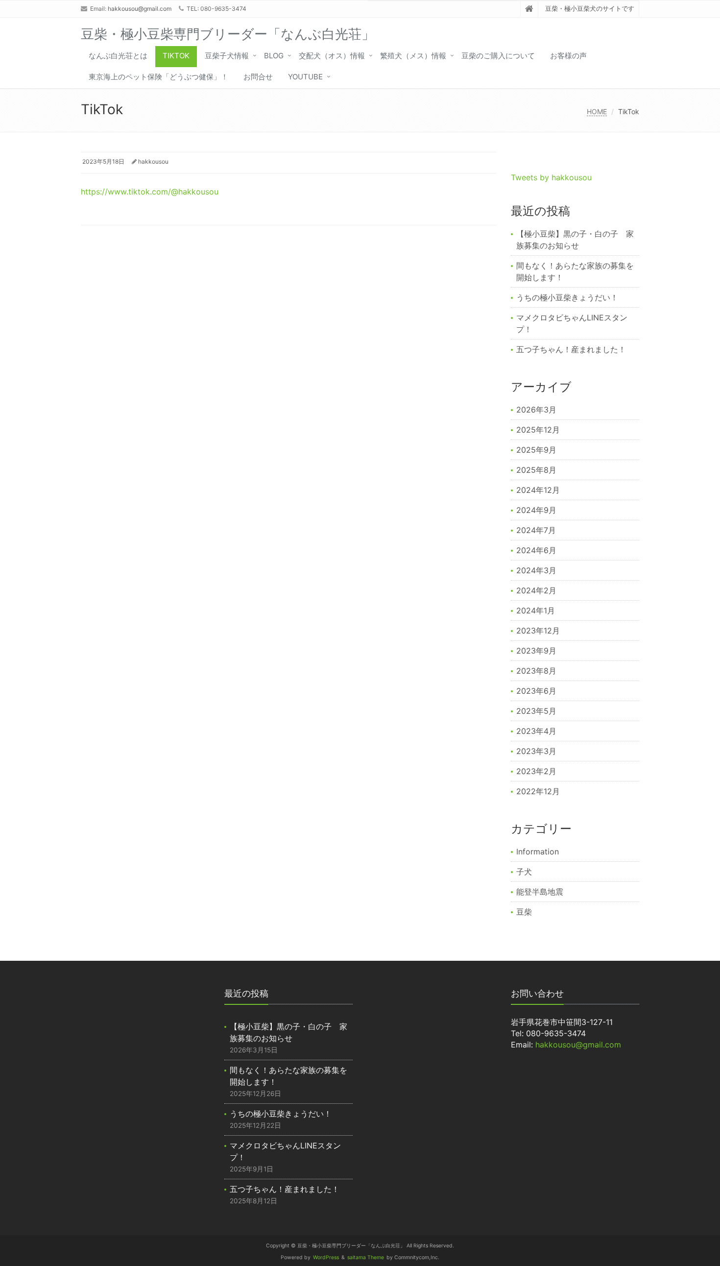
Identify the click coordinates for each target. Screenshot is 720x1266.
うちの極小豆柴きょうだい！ (567, 297)
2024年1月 (535, 610)
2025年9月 (536, 450)
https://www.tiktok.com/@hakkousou (149, 191)
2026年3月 (536, 409)
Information (537, 851)
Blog (274, 55)
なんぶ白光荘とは (118, 55)
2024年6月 (536, 550)
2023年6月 (536, 691)
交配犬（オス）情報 (332, 55)
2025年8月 (536, 470)
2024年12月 (538, 490)
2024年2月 (536, 590)
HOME (597, 111)
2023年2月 (536, 771)
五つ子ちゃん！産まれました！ (571, 349)
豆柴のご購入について (498, 55)
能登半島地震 (539, 892)
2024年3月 (536, 570)
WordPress (326, 1257)
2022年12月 (538, 791)
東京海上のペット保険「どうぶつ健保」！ (158, 76)
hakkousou (153, 161)
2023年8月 (536, 671)
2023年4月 (536, 731)
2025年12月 (538, 430)
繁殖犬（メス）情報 (413, 55)
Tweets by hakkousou (551, 177)
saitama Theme (365, 1257)
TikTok (176, 55)
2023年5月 (536, 711)
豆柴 (524, 912)
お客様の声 (568, 55)
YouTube (305, 76)
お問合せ (258, 76)
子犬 (524, 871)
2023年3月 (536, 751)
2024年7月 (536, 530)
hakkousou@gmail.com (139, 8)
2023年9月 (536, 651)
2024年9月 (536, 510)
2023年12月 (538, 630)
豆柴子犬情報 (227, 55)
